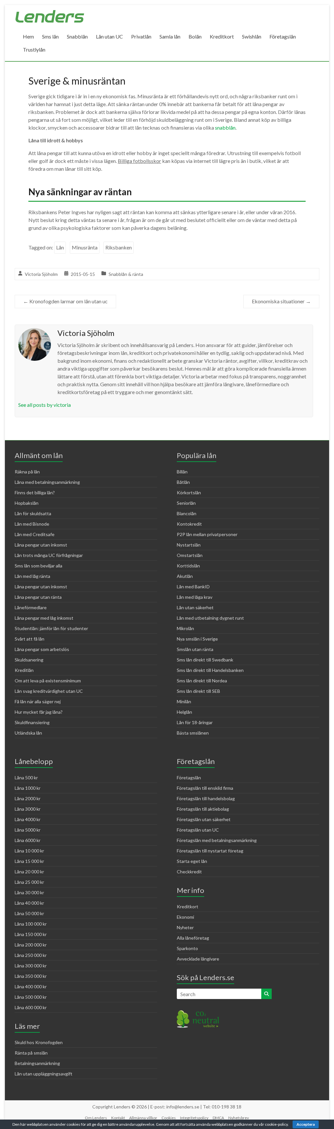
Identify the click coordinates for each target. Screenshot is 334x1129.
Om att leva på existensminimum (48, 680)
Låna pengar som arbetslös (42, 649)
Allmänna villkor (143, 1117)
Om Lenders (96, 1117)
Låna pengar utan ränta (38, 597)
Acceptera (305, 1124)
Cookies (168, 1117)
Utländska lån (28, 733)
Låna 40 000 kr (29, 903)
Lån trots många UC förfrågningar (49, 555)
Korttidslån (188, 565)
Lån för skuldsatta (33, 513)
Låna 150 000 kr (31, 934)
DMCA (218, 1117)
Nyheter (185, 927)
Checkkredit (189, 871)
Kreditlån (24, 670)
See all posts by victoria (44, 405)
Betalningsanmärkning (37, 1063)
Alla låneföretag (193, 938)
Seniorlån (186, 503)
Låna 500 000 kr (31, 997)
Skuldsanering (29, 659)
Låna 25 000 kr (29, 882)
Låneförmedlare (31, 607)
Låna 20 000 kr (29, 871)
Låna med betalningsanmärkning (47, 482)
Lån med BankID (193, 586)
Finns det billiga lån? (35, 492)
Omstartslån (190, 555)
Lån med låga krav (194, 597)
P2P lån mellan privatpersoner (207, 534)
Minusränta (85, 247)
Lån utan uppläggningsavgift (43, 1073)
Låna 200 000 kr (31, 944)
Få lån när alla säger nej (38, 701)
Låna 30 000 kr (29, 892)
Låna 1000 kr (27, 788)
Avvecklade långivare (198, 959)
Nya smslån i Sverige (197, 639)
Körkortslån (189, 492)
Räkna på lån (27, 471)
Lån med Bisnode (32, 524)
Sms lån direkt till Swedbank (205, 659)
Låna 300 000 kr (31, 965)
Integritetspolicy (194, 1117)
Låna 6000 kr (27, 840)
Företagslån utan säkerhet (204, 819)
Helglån (184, 712)
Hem (28, 36)
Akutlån (185, 576)
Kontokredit (189, 524)
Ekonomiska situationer (281, 301)
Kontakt (118, 1117)
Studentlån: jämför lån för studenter (51, 628)
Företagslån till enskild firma (205, 788)
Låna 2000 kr (27, 798)
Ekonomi (185, 917)
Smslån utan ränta (195, 649)
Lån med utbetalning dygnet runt (210, 618)
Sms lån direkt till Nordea (202, 680)
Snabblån (77, 36)
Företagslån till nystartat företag (210, 850)
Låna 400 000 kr (31, 986)
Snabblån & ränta (126, 274)
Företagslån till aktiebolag (203, 809)
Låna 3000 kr (27, 809)
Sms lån (50, 36)
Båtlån (183, 482)
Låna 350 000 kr (31, 976)
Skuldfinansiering (32, 722)
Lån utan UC (109, 36)
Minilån (184, 701)
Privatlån (141, 36)
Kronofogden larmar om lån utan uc (65, 301)
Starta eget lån (192, 861)
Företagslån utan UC (198, 830)
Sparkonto (187, 948)
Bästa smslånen (193, 733)
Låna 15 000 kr (29, 861)
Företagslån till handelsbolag (206, 798)
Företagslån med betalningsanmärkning (217, 840)
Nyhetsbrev (238, 1117)
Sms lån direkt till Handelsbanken (210, 670)
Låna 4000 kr (27, 819)
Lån (60, 247)
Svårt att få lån (29, 639)
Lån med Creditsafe (34, 534)
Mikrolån (185, 628)
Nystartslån (189, 545)
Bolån (195, 36)
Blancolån (186, 513)
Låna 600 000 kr (31, 1007)
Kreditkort (222, 36)
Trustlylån (34, 49)
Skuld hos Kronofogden (39, 1042)
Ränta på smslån (31, 1053)
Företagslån (282, 36)
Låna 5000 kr (27, 830)
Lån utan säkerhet (195, 607)
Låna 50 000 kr (29, 913)
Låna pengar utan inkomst (41, 545)
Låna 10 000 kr (29, 850)
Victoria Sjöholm (41, 274)
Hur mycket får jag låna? (39, 712)
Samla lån (169, 36)
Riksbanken (118, 247)
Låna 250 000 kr (31, 955)
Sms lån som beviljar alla (38, 565)
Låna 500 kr (26, 777)
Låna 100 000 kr (31, 924)
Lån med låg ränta (32, 576)
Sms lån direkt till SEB (198, 691)
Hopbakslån (26, 503)
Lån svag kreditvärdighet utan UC (49, 691)
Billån (182, 471)
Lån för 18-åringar (195, 722)
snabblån (225, 127)
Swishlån (251, 36)
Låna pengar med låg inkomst (44, 618)
